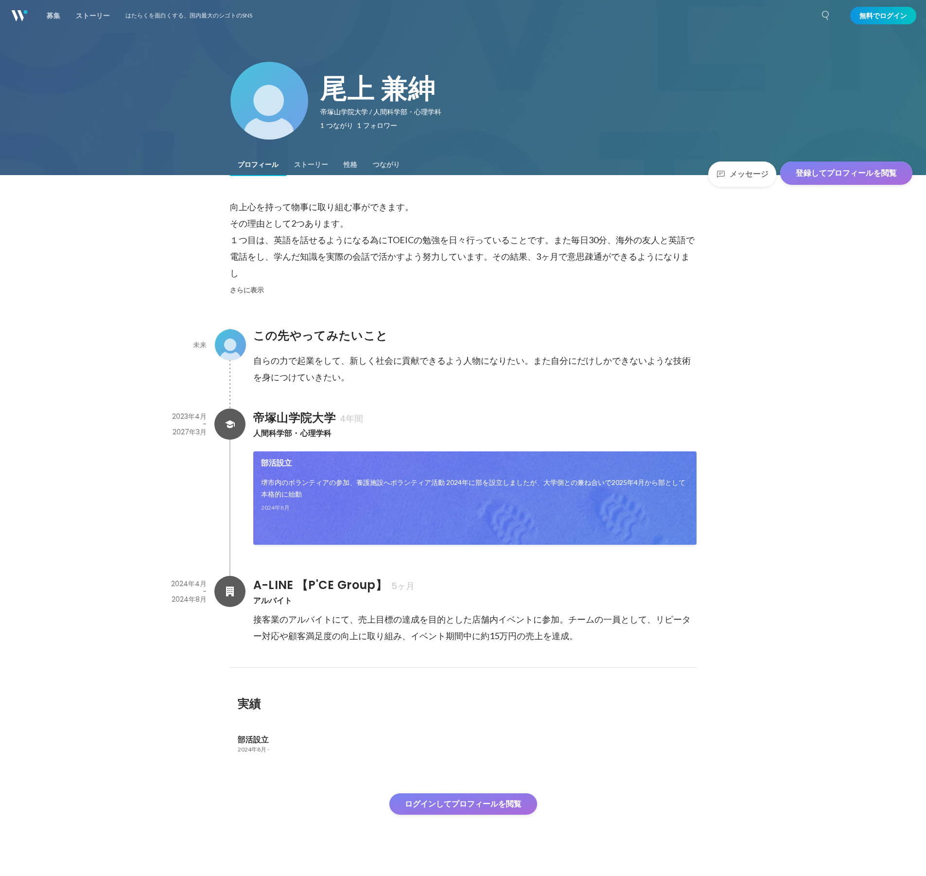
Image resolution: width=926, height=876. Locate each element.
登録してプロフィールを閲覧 (846, 173)
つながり (386, 164)
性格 (350, 164)
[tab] (258, 164)
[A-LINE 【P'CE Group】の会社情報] (229, 591)
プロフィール (258, 164)
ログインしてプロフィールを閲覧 (463, 803)
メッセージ (749, 173)
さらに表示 (247, 290)
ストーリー (311, 164)
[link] (475, 498)
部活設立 (277, 462)
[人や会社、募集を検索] (826, 15)
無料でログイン (883, 15)
